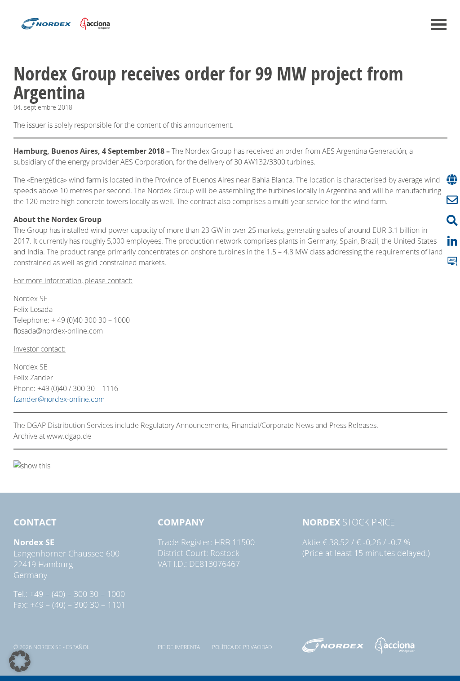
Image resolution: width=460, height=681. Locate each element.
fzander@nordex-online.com (59, 399)
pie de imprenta (179, 646)
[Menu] (439, 24)
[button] (20, 661)
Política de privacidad (242, 646)
